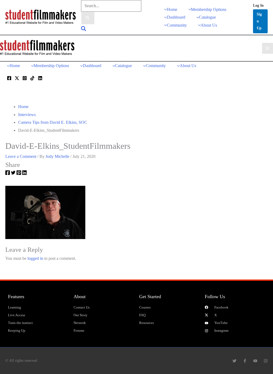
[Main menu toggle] (267, 48)
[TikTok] (32, 78)
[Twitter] (17, 78)
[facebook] (7, 174)
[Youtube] (255, 361)
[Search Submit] (87, 18)
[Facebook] (9, 78)
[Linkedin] (40, 78)
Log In (258, 5)
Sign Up (259, 21)
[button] (84, 29)
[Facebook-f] (245, 361)
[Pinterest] (19, 174)
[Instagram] (24, 78)
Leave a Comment (20, 156)
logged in (35, 258)
